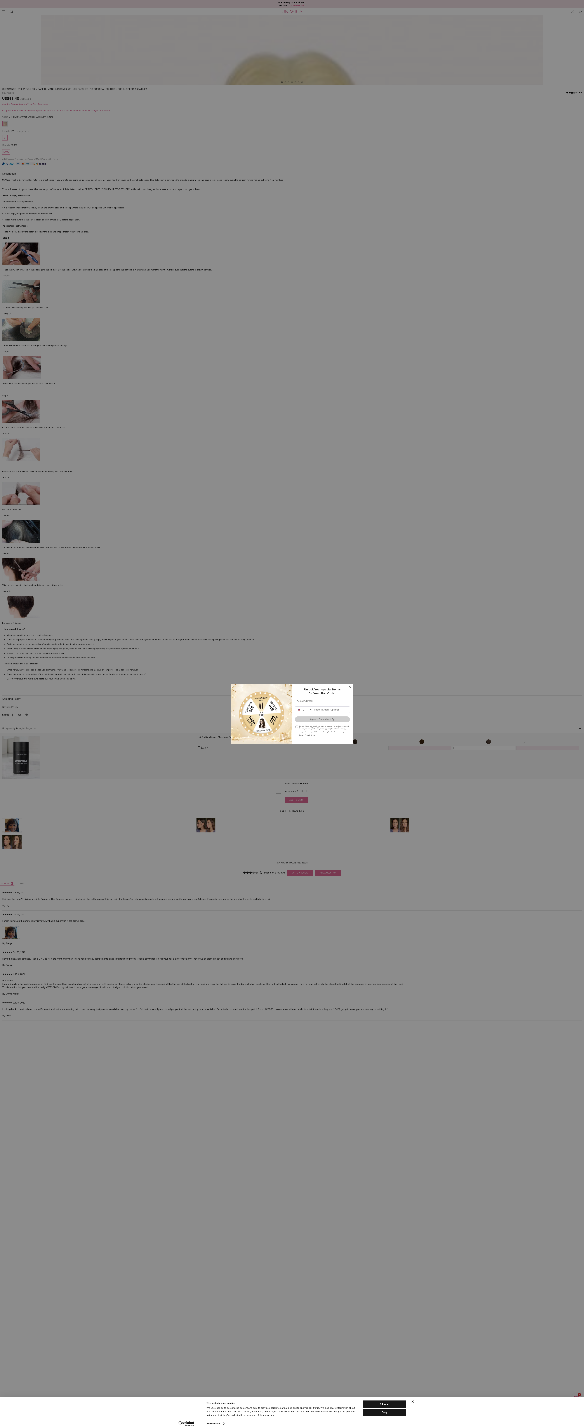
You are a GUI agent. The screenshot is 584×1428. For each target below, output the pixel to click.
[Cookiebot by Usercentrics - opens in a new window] (186, 1423)
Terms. (313, 735)
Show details (213, 1423)
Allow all (384, 1404)
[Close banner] (413, 1401)
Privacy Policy (304, 735)
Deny (384, 1412)
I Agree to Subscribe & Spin (322, 719)
